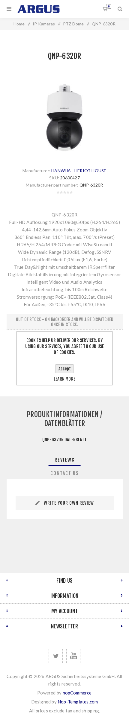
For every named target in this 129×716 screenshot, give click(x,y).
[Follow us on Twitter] (56, 656)
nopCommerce (77, 692)
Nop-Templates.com (78, 701)
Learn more (64, 379)
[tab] (65, 460)
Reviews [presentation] (65, 460)
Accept (64, 368)
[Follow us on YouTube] (73, 656)
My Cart (109, 6)
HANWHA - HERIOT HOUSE (78, 170)
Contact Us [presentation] (64, 473)
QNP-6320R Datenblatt (64, 439)
